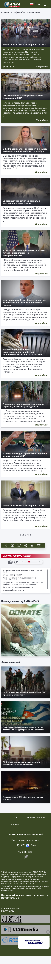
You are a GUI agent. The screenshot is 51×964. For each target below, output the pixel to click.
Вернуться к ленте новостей (25, 834)
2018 (13, 12)
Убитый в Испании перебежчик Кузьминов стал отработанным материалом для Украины (23, 583)
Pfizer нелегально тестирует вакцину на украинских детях (19, 578)
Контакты (14, 824)
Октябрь (21, 12)
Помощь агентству (36, 817)
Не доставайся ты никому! (14, 590)
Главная (5, 12)
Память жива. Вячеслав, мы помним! (18, 587)
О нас (14, 817)
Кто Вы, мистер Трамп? (12, 575)
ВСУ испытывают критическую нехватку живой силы (22, 571)
